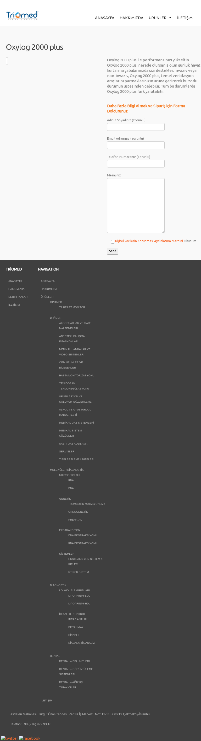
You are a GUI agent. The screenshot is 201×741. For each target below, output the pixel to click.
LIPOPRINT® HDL (79, 603)
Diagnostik (58, 585)
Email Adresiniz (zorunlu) (125, 138)
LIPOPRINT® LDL (79, 595)
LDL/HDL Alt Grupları (74, 590)
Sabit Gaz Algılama (73, 443)
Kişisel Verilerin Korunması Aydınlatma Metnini (149, 241)
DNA (71, 488)
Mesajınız (114, 175)
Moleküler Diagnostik (67, 469)
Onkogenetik (78, 511)
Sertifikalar (17, 296)
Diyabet (74, 635)
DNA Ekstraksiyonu (82, 535)
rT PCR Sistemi (79, 572)
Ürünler (157, 17)
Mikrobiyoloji (69, 475)
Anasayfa (104, 17)
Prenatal (75, 519)
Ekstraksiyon (69, 530)
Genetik (65, 498)
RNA (71, 480)
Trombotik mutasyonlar (86, 503)
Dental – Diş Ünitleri (74, 661)
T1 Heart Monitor (72, 307)
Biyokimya (75, 627)
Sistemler (66, 553)
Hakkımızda (131, 17)
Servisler (66, 451)
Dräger (55, 317)
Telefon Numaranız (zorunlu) (128, 157)
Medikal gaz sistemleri (76, 422)
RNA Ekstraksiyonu (82, 543)
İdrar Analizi (77, 619)
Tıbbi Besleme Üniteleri (76, 459)
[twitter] (9, 738)
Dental (55, 656)
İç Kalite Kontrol (72, 614)
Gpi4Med (56, 302)
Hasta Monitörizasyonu (76, 375)
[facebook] (29, 738)
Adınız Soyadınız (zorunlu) (126, 120)
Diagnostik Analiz (81, 642)
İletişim (185, 17)
